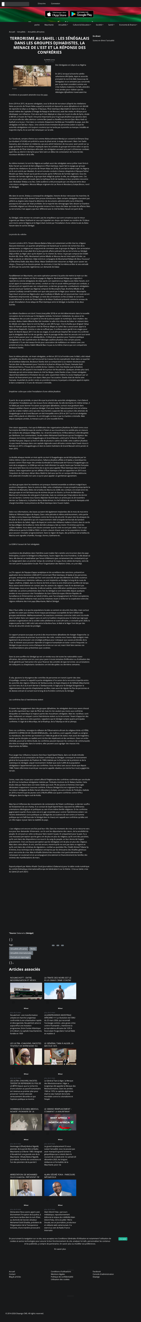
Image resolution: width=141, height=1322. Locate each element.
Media (32, 949)
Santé (110, 25)
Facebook (97, 1271)
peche (37, 25)
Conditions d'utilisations (61, 1271)
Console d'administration (103, 1274)
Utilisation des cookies (60, 1279)
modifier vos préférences (84, 1244)
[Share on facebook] (57, 945)
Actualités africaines (36, 32)
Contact (12, 1274)
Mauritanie (49, 25)
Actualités (62, 25)
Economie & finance (127, 25)
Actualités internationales (21, 953)
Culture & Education (81, 25)
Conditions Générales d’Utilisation (72, 1238)
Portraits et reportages (20, 957)
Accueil (12, 1271)
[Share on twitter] (53, 945)
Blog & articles (15, 1277)
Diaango (96, 1277)
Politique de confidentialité (62, 1277)
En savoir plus (66, 1244)
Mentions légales (58, 1274)
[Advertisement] (40, 1301)
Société (99, 25)
